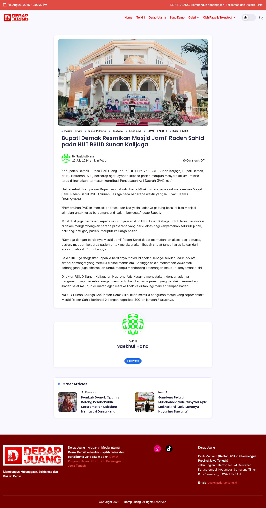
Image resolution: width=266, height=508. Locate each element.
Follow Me (133, 360)
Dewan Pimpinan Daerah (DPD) (94, 461)
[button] (249, 17)
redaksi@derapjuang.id (222, 482)
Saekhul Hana (85, 156)
